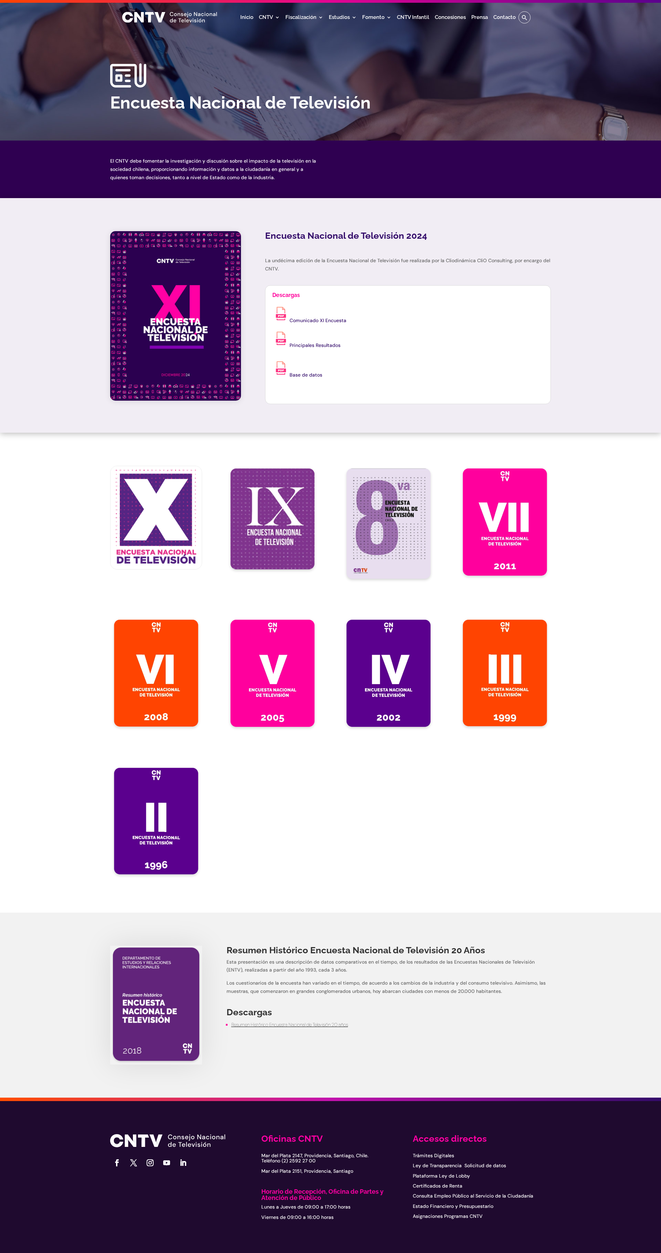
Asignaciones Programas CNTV (448, 1216)
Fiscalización (300, 17)
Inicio (246, 17)
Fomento (373, 17)
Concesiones (450, 17)
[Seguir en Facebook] (117, 1163)
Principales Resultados (315, 345)
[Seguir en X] (133, 1163)
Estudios (339, 17)
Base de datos (306, 375)
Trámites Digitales (433, 1155)
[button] (524, 17)
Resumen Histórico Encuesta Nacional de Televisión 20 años (289, 1024)
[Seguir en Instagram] (150, 1163)
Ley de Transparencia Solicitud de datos (459, 1165)
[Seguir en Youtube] (167, 1163)
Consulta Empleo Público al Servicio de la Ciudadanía (473, 1196)
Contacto (504, 17)
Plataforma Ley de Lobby (441, 1176)
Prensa (479, 17)
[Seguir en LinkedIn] (183, 1163)
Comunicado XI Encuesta (319, 320)
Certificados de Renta (437, 1186)
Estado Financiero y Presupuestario (453, 1206)
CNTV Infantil (413, 17)
